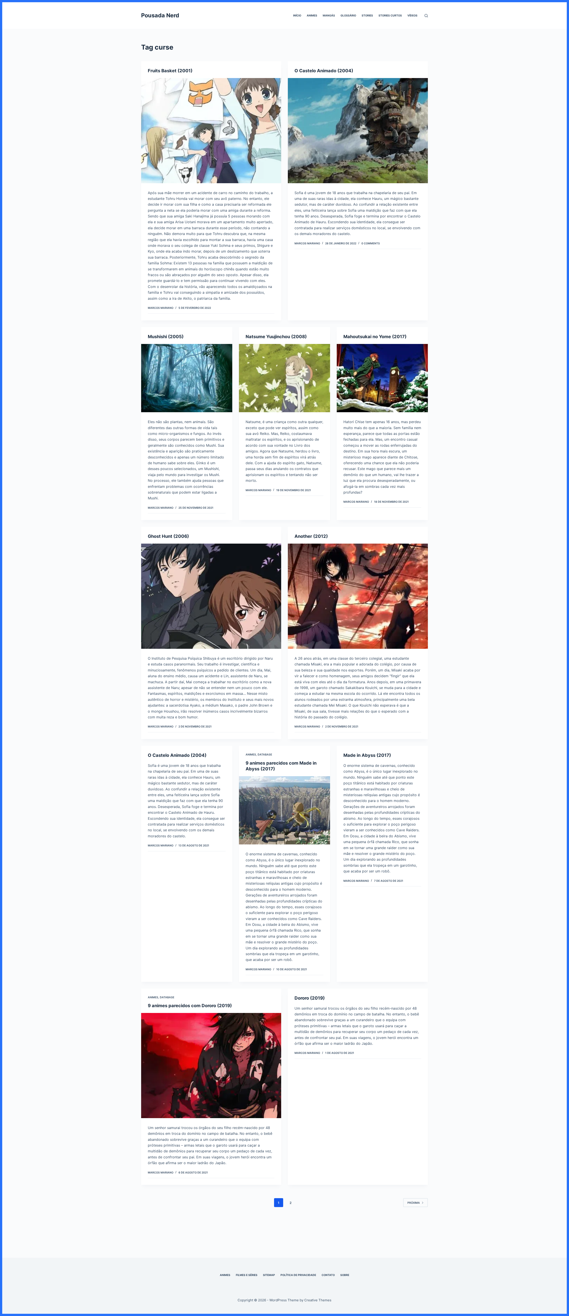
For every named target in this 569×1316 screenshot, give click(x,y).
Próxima (413, 1202)
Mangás (329, 15)
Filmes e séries (246, 1275)
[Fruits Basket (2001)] (211, 130)
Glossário (348, 15)
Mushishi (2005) (166, 336)
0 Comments (370, 243)
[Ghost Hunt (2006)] (211, 596)
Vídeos (412, 15)
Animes (312, 15)
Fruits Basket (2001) (170, 70)
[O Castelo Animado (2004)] (358, 130)
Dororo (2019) (310, 998)
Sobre (344, 1275)
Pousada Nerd (160, 15)
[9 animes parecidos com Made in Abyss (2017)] (284, 810)
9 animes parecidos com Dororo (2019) (190, 1005)
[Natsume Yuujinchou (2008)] (284, 378)
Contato (328, 1275)
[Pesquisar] (426, 15)
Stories (367, 15)
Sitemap (269, 1275)
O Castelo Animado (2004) (324, 70)
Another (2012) (311, 536)
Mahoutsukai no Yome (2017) (375, 336)
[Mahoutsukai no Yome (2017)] (382, 378)
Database (265, 754)
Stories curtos (390, 15)
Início (297, 15)
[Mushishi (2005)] (186, 378)
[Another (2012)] (358, 596)
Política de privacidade (298, 1275)
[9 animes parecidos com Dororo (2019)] (211, 1065)
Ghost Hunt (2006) (168, 536)
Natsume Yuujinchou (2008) (276, 336)
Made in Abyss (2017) (367, 755)
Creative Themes (317, 1300)
